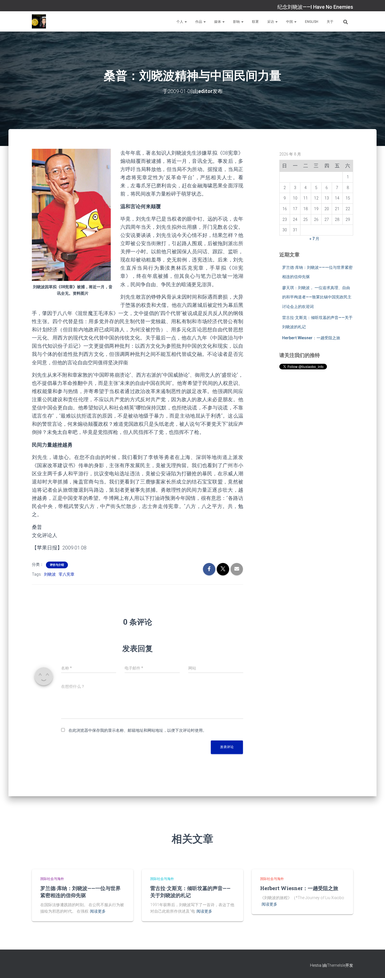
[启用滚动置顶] (374, 967)
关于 (330, 22)
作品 (199, 22)
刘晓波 (50, 574)
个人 (180, 22)
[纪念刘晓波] (39, 21)
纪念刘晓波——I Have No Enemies (315, 7)
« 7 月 (314, 238)
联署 (255, 22)
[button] (185, 22)
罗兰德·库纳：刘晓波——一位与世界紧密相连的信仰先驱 (80, 892)
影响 (237, 22)
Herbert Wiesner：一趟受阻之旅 (311, 338)
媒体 (218, 22)
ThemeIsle (336, 965)
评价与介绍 (57, 564)
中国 (290, 22)
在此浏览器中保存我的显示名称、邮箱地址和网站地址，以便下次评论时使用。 (137, 730)
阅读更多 (98, 911)
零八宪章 (66, 574)
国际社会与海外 (52, 879)
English (311, 22)
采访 (271, 22)
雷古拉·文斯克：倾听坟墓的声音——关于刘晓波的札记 (190, 892)
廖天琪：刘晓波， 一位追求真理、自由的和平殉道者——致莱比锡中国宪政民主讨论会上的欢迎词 (316, 297)
